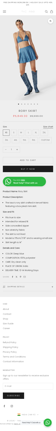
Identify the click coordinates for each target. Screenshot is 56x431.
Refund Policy (9, 342)
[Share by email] (24, 277)
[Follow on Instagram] (11, 406)
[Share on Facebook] (12, 277)
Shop (5, 318)
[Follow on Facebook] (4, 406)
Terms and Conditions (14, 356)
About (6, 309)
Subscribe (13, 395)
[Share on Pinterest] (20, 277)
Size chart (48, 126)
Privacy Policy (10, 352)
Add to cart (28, 160)
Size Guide (8, 323)
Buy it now (28, 169)
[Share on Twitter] (16, 277)
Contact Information (13, 361)
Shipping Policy (10, 347)
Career (6, 328)
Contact (7, 314)
